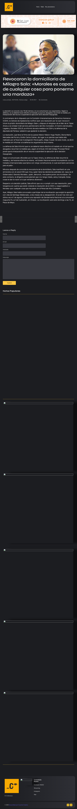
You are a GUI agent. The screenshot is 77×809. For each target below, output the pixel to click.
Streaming (37, 788)
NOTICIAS (15, 100)
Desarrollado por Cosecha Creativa (18, 805)
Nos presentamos (50, 7)
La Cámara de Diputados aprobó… (15, 394)
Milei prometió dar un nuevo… (13, 336)
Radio (42, 7)
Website (5, 249)
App (35, 794)
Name (5, 234)
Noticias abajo (23, 100)
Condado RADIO (39, 785)
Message (6, 257)
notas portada (7, 100)
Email (4, 242)
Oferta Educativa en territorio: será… (16, 379)
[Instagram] (71, 805)
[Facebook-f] (68, 805)
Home (37, 7)
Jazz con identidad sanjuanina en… (16, 386)
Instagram (37, 791)
